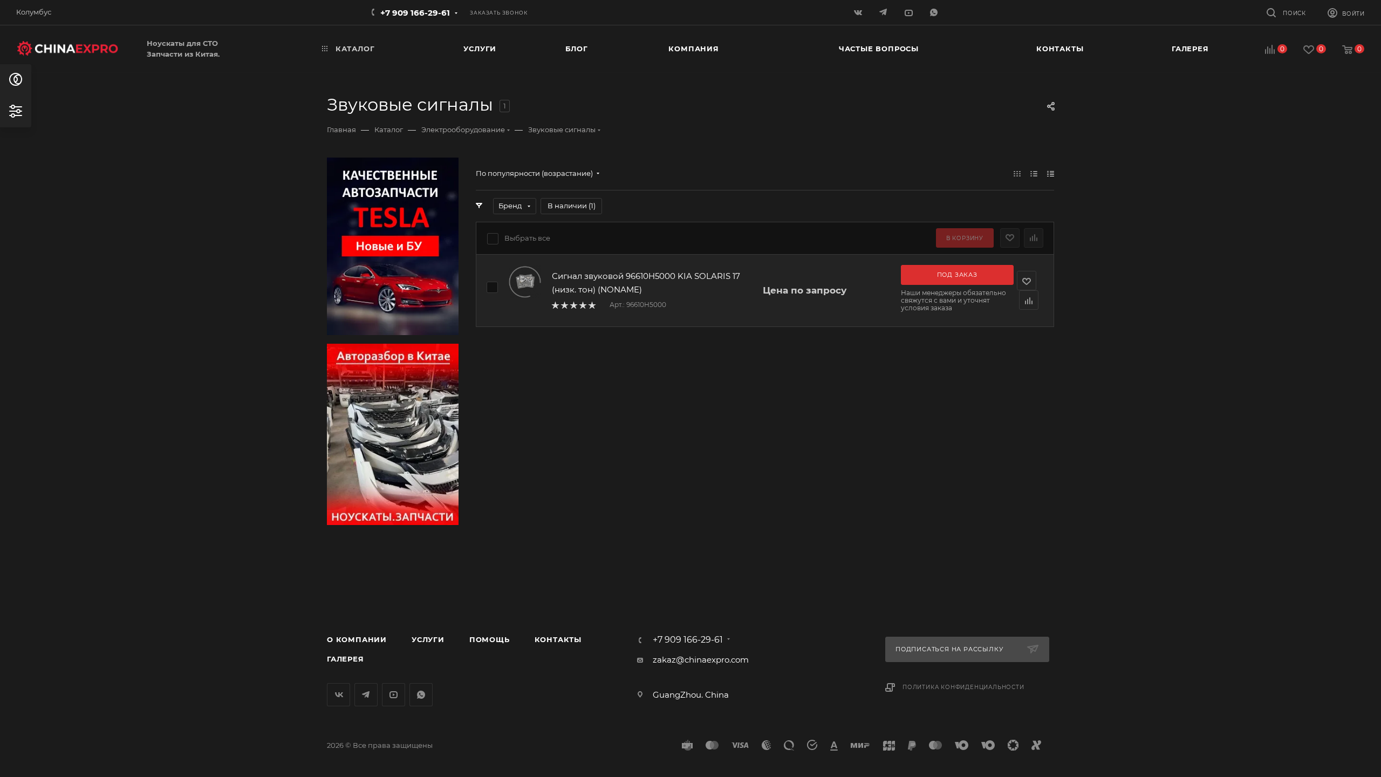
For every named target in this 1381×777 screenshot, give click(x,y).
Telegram (366, 694)
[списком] (1034, 173)
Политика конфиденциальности (963, 687)
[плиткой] (1017, 173)
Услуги (428, 639)
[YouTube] (909, 12)
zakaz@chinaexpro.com (701, 660)
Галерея (345, 659)
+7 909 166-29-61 (415, 13)
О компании (357, 639)
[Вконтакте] (859, 12)
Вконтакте (338, 694)
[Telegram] (884, 12)
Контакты (558, 639)
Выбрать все (527, 238)
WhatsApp (935, 12)
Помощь (489, 639)
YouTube (393, 694)
